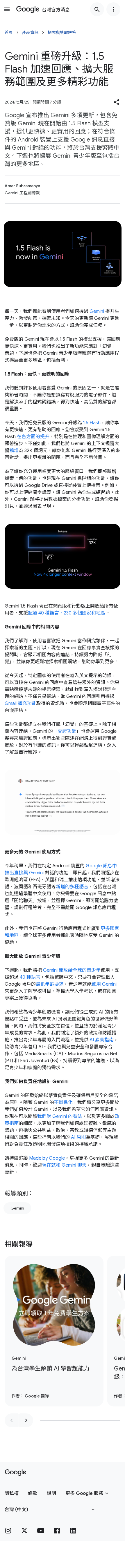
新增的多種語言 (72, 887)
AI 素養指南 (102, 1040)
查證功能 (67, 731)
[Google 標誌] (15, 1472)
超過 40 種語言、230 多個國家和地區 (66, 613)
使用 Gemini (104, 984)
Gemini (97, 311)
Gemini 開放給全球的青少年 (72, 970)
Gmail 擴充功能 (20, 703)
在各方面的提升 (33, 437)
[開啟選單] (7, 9)
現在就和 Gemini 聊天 (64, 1165)
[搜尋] (97, 9)
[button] (117, 102)
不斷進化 (63, 1102)
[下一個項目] (26, 1420)
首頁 (9, 32)
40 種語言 (30, 977)
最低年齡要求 (50, 984)
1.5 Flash (92, 423)
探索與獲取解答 (62, 32)
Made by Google (47, 1158)
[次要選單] (113, 9)
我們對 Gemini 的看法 (59, 1116)
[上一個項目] (12, 1420)
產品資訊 (30, 32)
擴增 (14, 451)
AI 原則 (78, 1137)
